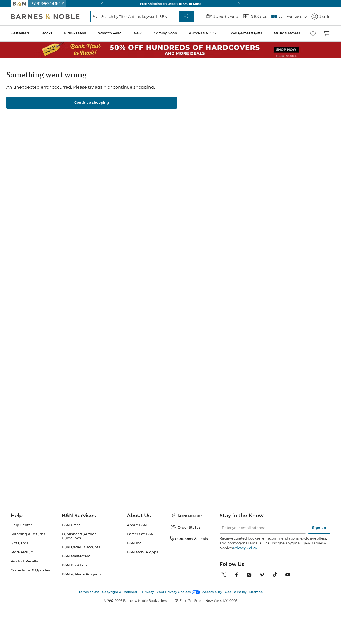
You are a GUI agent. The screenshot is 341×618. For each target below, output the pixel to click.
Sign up (319, 527)
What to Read (110, 33)
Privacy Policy (245, 548)
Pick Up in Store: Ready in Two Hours (181, 4)
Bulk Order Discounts (81, 547)
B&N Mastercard (76, 556)
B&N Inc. (134, 543)
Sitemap (256, 592)
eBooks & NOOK (203, 33)
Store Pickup (22, 552)
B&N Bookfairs (75, 565)
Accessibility (212, 592)
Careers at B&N (140, 534)
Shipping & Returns (28, 534)
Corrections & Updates (30, 570)
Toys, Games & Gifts (245, 33)
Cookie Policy (236, 592)
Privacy (148, 592)
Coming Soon (165, 33)
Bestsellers (20, 33)
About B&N (137, 525)
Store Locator (190, 515)
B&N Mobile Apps (142, 552)
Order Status (189, 527)
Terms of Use (89, 592)
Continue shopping (91, 102)
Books (47, 33)
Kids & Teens (75, 33)
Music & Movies (287, 33)
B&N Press (71, 525)
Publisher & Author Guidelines (79, 536)
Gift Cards (19, 543)
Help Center (21, 525)
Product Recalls (24, 561)
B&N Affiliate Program (81, 574)
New (137, 33)
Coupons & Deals (192, 539)
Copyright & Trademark (120, 592)
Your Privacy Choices (174, 592)
